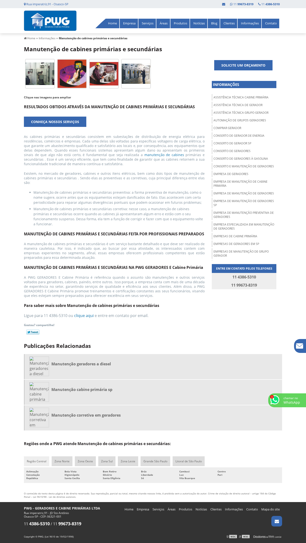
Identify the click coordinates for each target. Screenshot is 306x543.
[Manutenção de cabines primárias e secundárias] (40, 73)
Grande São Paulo (155, 461)
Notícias (199, 23)
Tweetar (32, 332)
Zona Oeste (85, 461)
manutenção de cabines (165, 155)
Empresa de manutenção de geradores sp (243, 203)
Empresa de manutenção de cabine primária (240, 184)
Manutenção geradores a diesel (81, 364)
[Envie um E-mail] (223, 4)
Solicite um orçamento (243, 65)
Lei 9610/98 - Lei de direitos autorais (54, 496)
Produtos (180, 23)
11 (270, 4)
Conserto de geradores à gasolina (240, 159)
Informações (250, 23)
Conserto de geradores (232, 151)
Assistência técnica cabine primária (240, 97)
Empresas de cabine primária (235, 236)
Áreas (164, 23)
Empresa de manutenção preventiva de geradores (243, 215)
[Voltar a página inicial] (50, 20)
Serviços (147, 23)
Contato (271, 23)
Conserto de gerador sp (232, 143)
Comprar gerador (227, 128)
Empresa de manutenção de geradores (243, 193)
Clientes (229, 23)
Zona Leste (128, 461)
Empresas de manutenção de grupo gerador (241, 253)
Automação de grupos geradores (239, 120)
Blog (214, 23)
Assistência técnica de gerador (237, 105)
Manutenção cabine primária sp (81, 389)
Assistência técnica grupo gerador (240, 113)
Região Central (36, 461)
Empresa (129, 23)
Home (112, 23)
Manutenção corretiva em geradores (86, 415)
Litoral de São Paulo (188, 461)
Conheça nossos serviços (55, 121)
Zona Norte (62, 461)
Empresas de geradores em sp (236, 244)
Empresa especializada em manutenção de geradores (243, 226)
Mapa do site (270, 509)
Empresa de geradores (230, 174)
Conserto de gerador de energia (238, 136)
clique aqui (84, 315)
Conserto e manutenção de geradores (243, 166)
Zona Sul (107, 461)
